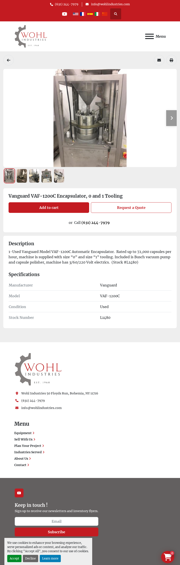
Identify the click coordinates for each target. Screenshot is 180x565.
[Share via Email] (159, 60)
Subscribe (56, 532)
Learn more (50, 558)
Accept (14, 558)
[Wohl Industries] (38, 369)
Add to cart (49, 207)
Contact (20, 465)
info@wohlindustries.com (110, 4)
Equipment (23, 433)
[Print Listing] (171, 60)
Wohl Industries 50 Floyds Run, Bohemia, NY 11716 (59, 393)
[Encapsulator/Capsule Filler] (8, 60)
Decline (30, 558)
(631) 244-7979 (66, 4)
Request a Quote (131, 207)
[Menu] (149, 36)
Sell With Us (23, 439)
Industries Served (28, 452)
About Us (21, 459)
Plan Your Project (27, 446)
